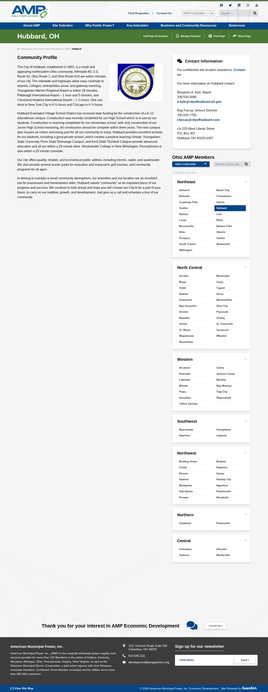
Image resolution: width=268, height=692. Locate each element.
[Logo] (29, 11)
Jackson (184, 555)
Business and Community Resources (42, 49)
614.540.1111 (137, 655)
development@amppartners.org (149, 662)
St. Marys (185, 330)
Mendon (221, 379)
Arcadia (183, 275)
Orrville (183, 311)
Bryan (182, 282)
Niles (182, 232)
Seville (220, 238)
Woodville (222, 497)
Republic (184, 318)
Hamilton (184, 435)
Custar (183, 467)
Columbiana (223, 196)
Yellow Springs (188, 403)
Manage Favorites (191, 36)
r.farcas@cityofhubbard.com (198, 119)
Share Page (244, 36)
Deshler (183, 294)
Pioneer (184, 497)
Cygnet (220, 287)
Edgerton (222, 467)
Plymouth (222, 311)
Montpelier (185, 485)
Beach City (222, 190)
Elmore (183, 473)
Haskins (184, 479)
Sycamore (222, 330)
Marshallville (224, 299)
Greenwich (185, 299)
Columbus (185, 549)
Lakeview (184, 379)
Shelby (220, 318)
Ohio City (222, 306)
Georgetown (223, 429)
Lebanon (221, 435)
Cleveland (185, 523)
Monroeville (186, 226)
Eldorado (184, 373)
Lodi (219, 214)
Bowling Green (188, 461)
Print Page (219, 36)
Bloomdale (223, 275)
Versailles (185, 397)
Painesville (223, 523)
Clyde (182, 287)
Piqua (182, 391)
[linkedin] (239, 5)
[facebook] (221, 5)
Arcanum (184, 367)
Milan (219, 220)
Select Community (185, 164)
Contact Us (215, 626)
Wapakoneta (186, 335)
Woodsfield (186, 341)
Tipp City (221, 391)
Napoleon (222, 485)
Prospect (184, 238)
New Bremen (224, 385)
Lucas (182, 220)
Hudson (184, 214)
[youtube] (256, 5)
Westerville (223, 555)
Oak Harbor (186, 491)
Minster (183, 385)
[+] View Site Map (21, 688)
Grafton (183, 208)
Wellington (185, 250)
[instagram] (247, 5)
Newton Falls (224, 226)
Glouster (221, 549)
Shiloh (183, 323)
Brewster (184, 196)
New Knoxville (187, 306)
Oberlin (220, 232)
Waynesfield (223, 397)
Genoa (220, 473)
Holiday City (223, 479)
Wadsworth (223, 244)
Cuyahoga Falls (188, 202)
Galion (220, 202)
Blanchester (186, 429)
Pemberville (223, 491)
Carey (219, 282)
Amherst (184, 190)
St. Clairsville (224, 323)
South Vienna (187, 244)
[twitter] (230, 5)
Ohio (67, 49)
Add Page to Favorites (155, 36)
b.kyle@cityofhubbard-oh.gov (199, 101)
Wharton (221, 335)
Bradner (221, 461)
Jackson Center (225, 373)
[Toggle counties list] (245, 181)
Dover (219, 294)
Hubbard (221, 208)
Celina (220, 367)
